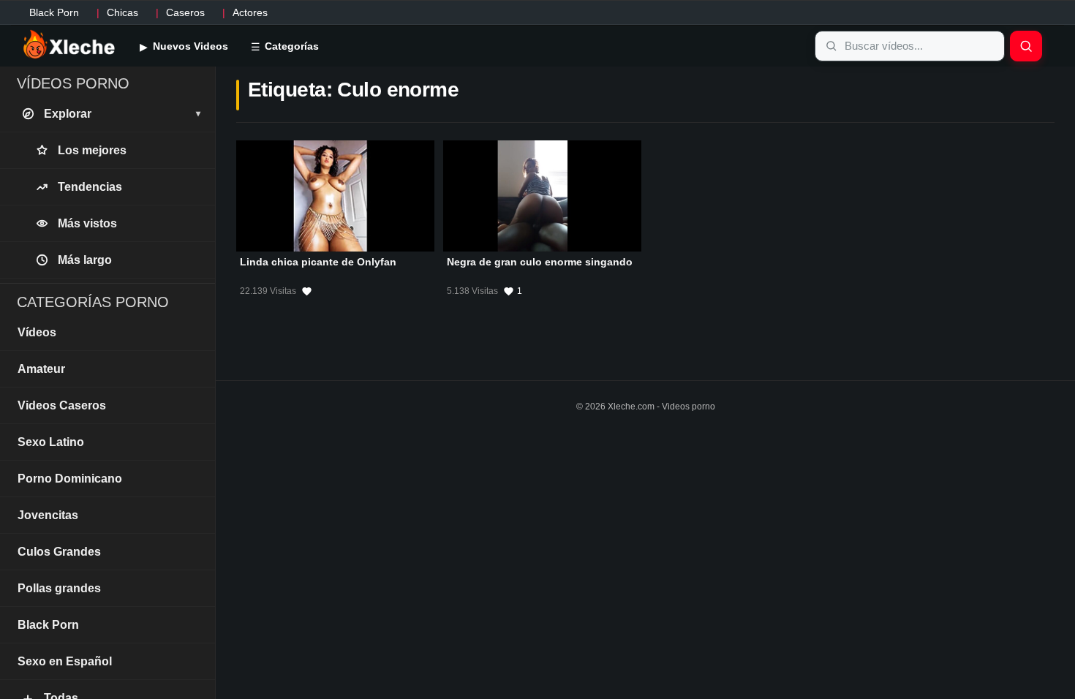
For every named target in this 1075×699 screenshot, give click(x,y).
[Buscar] (1026, 46)
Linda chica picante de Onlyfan (318, 262)
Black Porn (54, 12)
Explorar (122, 113)
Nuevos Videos (189, 46)
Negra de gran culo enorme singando (540, 262)
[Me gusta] (307, 291)
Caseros (185, 12)
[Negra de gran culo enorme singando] (542, 196)
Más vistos (87, 223)
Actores (250, 12)
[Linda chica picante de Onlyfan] (335, 196)
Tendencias (90, 187)
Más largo (85, 260)
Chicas (122, 12)
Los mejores (92, 150)
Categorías (290, 46)
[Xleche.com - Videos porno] (69, 45)
